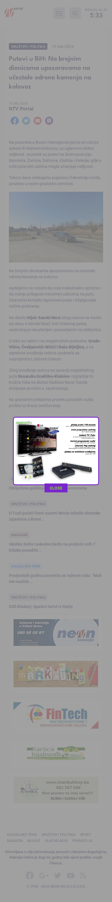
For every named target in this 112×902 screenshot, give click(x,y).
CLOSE (56, 488)
